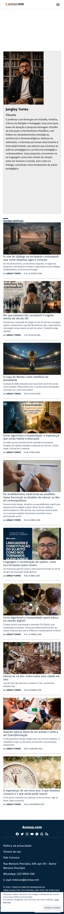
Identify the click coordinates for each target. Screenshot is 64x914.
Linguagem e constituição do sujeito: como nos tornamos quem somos (29, 563)
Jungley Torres (14, 273)
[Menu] (58, 5)
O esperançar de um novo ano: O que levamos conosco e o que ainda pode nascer (31, 792)
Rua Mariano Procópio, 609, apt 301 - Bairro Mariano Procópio (29, 866)
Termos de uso (12, 851)
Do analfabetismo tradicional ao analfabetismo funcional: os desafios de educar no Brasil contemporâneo (31, 497)
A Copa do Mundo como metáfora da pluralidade (25, 378)
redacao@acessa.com (25, 879)
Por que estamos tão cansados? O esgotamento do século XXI (28, 317)
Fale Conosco (11, 857)
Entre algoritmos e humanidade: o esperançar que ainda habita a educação (31, 437)
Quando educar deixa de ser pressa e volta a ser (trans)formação (30, 733)
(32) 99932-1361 (26, 874)
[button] (52, 908)
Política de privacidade (17, 845)
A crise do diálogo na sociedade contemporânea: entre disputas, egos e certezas (31, 258)
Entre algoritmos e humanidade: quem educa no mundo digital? (30, 619)
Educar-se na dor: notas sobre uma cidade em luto (31, 678)
